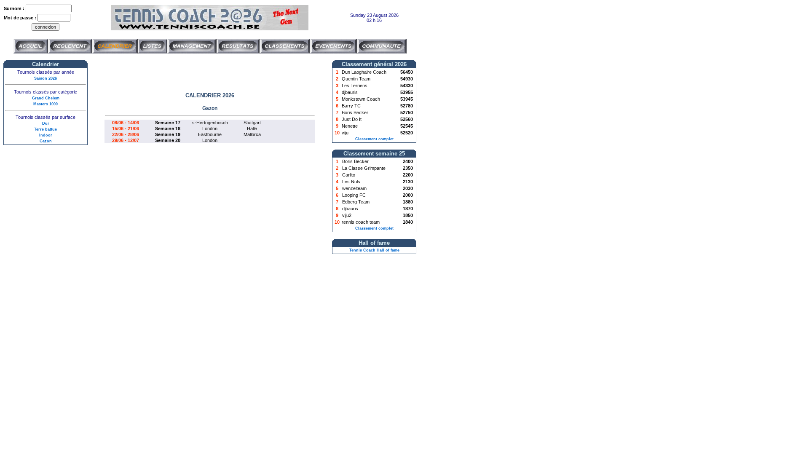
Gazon (46, 141)
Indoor (45, 135)
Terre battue (45, 129)
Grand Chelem (45, 98)
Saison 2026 (45, 78)
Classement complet (374, 139)
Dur (45, 123)
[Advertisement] (209, 73)
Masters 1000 (45, 104)
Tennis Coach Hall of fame (374, 250)
